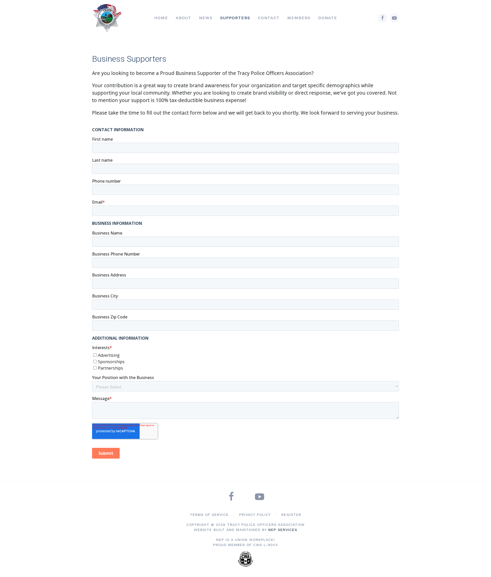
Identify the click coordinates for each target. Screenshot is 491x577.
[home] (109, 18)
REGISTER (291, 515)
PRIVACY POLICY (255, 515)
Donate (327, 17)
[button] (183, 18)
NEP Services (282, 530)
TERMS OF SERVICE (209, 515)
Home (161, 17)
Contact (269, 17)
